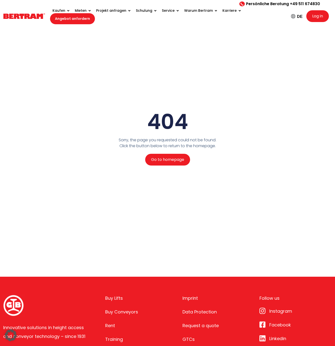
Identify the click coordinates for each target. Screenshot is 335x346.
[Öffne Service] (177, 10)
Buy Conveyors (121, 312)
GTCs (188, 339)
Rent (110, 325)
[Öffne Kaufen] (68, 10)
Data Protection (199, 312)
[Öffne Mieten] (89, 10)
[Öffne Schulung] (155, 10)
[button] (11, 335)
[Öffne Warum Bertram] (216, 10)
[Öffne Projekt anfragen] (129, 10)
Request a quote (200, 325)
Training (114, 339)
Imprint (190, 298)
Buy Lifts (114, 298)
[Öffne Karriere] (239, 10)
